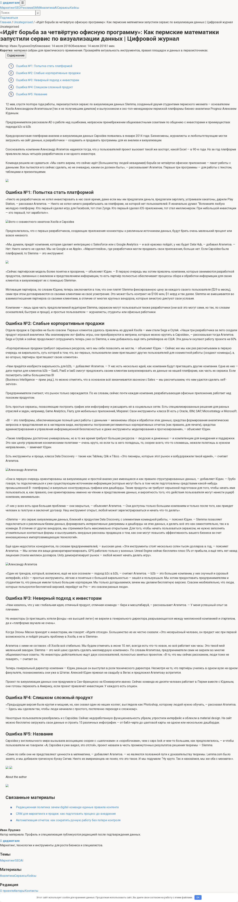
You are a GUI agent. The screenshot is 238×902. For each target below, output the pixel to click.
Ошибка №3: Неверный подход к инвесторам (47, 80)
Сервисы (63, 7)
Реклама (27, 7)
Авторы (19, 891)
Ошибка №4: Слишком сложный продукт (44, 87)
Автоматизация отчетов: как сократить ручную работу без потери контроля (68, 820)
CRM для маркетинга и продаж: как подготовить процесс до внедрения (66, 813)
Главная (5, 22)
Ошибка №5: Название (31, 94)
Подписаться (9, 17)
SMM (36, 7)
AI (55, 7)
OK (198, 897)
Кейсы (74, 7)
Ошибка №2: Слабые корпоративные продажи (48, 73)
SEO (18, 7)
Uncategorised (23, 22)
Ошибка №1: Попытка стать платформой (44, 66)
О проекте (7, 891)
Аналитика (47, 7)
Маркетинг (7, 7)
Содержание (16, 55)
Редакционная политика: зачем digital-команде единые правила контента (67, 807)
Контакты (31, 891)
